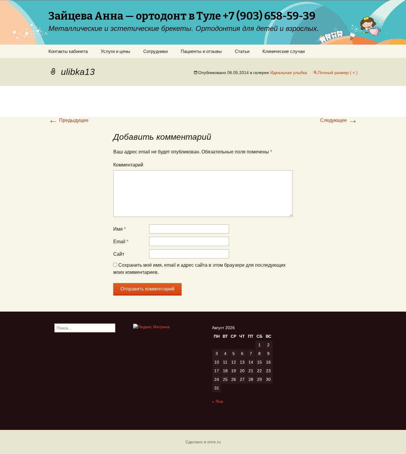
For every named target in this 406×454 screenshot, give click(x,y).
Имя (119, 229)
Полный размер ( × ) (338, 72)
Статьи (242, 51)
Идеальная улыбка (288, 72)
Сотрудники (155, 51)
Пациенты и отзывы (201, 51)
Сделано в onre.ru (203, 441)
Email (120, 241)
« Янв (217, 401)
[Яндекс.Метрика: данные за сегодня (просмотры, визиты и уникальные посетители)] (151, 327)
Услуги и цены (115, 51)
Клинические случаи (283, 51)
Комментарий (128, 164)
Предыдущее (68, 120)
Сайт (118, 254)
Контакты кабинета (68, 51)
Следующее (339, 120)
